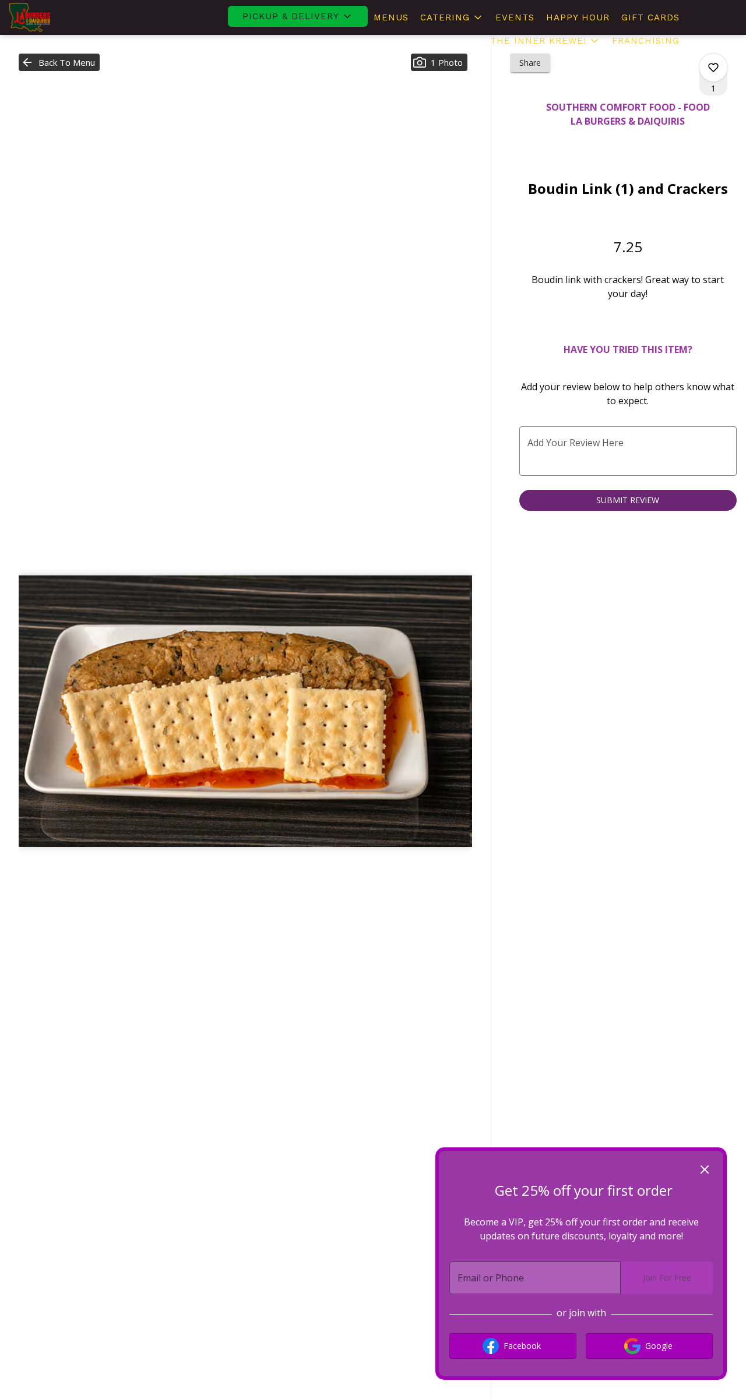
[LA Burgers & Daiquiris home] (61, 17)
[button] (298, 16)
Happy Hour (578, 17)
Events (514, 17)
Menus (391, 17)
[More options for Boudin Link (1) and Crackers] (713, 68)
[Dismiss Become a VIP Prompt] (705, 1170)
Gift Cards (650, 17)
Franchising (646, 41)
